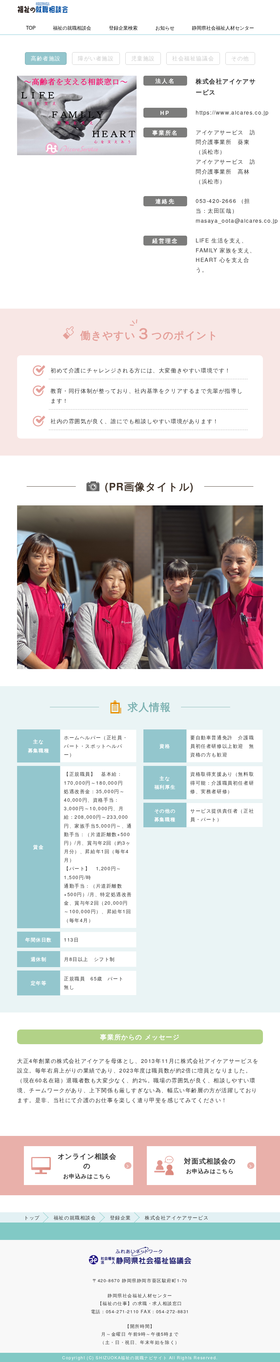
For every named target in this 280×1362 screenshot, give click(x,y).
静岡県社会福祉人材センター (223, 27)
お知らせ (164, 27)
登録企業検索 (123, 27)
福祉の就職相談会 (72, 27)
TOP (31, 27)
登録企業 (120, 1217)
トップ (32, 1217)
